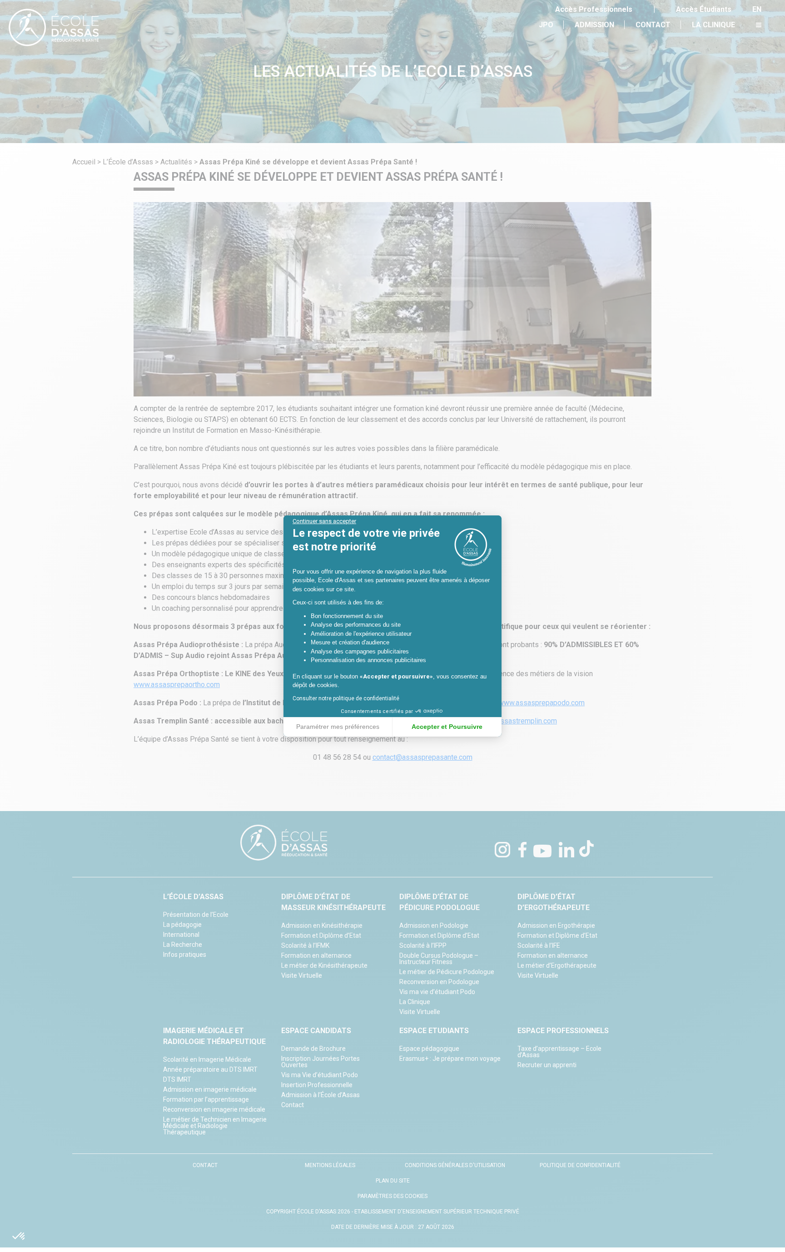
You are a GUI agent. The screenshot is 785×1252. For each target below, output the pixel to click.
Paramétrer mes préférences (337, 726)
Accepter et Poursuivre (447, 726)
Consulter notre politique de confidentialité (346, 698)
